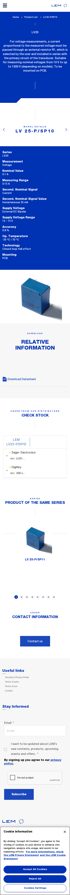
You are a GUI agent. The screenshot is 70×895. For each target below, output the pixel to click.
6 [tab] (43, 597)
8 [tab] (54, 597)
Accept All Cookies (35, 869)
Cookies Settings (35, 888)
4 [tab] (32, 597)
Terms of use (11, 686)
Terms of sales (12, 682)
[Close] (65, 832)
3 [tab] (27, 597)
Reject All (35, 879)
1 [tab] (16, 597)
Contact (9, 691)
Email (7, 722)
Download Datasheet (21, 379)
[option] (35, 543)
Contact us (35, 641)
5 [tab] (37, 597)
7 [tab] (48, 597)
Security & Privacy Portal (17, 677)
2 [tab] (21, 597)
